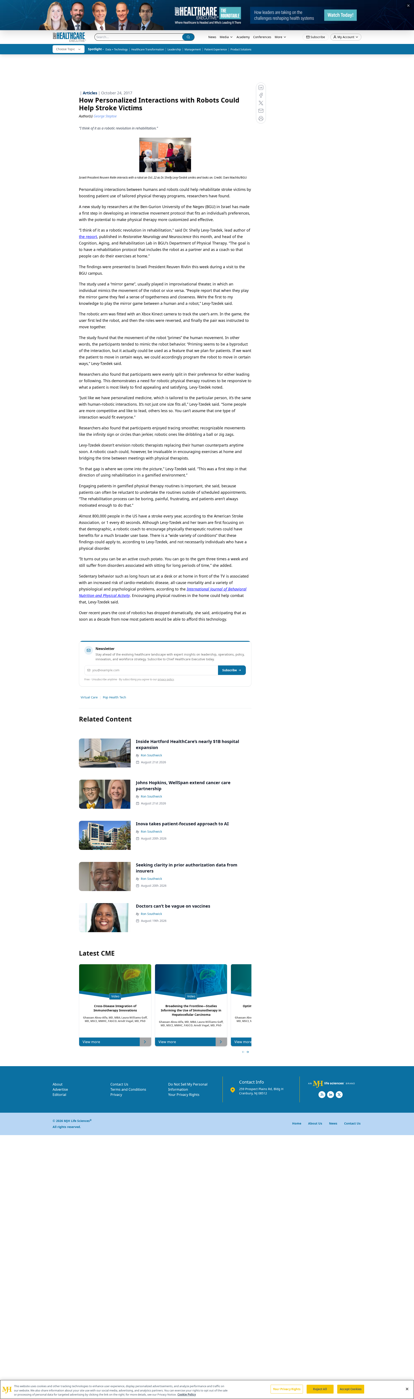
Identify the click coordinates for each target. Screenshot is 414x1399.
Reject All (320, 1389)
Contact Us (119, 1084)
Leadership (174, 49)
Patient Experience (215, 49)
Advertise (60, 1089)
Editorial (59, 1094)
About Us (315, 1123)
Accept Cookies (350, 1389)
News (212, 37)
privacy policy (166, 679)
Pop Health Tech (114, 697)
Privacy (116, 1094)
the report (88, 236)
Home (296, 1123)
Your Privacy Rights (183, 1094)
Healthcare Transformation (147, 49)
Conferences (262, 37)
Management (193, 49)
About (58, 1084)
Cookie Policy (186, 1394)
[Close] (407, 1389)
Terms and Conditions (128, 1089)
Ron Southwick (151, 755)
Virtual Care (89, 697)
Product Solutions (241, 49)
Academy (243, 37)
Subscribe (229, 670)
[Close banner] (408, 6)
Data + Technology (116, 49)
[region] (207, 1389)
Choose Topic (65, 49)
